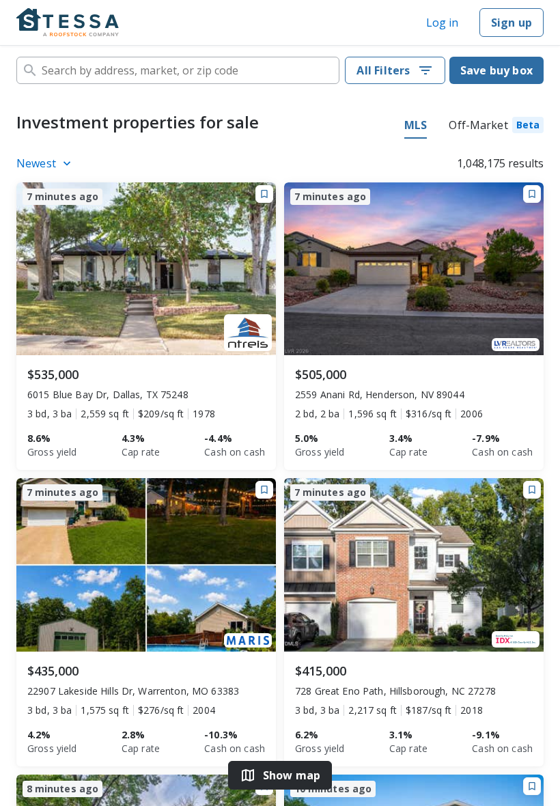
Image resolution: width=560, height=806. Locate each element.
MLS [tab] (415, 125)
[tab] (496, 127)
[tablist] (474, 127)
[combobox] (177, 70)
